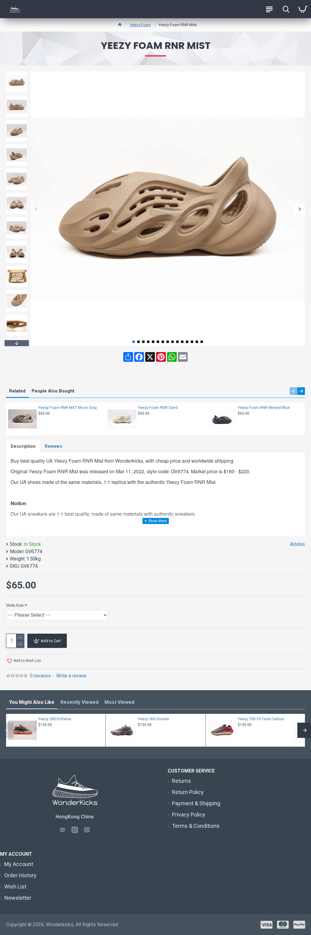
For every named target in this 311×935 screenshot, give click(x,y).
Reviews (53, 446)
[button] (35, 209)
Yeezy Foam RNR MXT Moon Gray (67, 407)
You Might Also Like (31, 702)
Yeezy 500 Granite (153, 719)
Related (17, 391)
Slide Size (14, 605)
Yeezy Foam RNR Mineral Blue (264, 407)
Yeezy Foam (140, 24)
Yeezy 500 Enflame (54, 719)
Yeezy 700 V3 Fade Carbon (261, 719)
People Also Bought (53, 391)
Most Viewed (119, 702)
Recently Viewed (79, 702)
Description (23, 446)
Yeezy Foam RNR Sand (158, 407)
